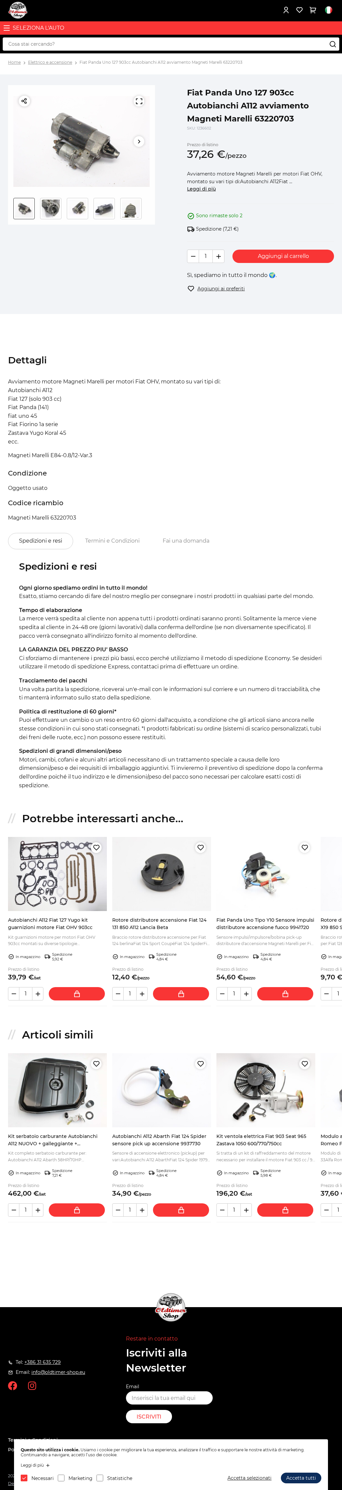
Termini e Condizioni (112, 541)
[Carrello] (312, 10)
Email (132, 1387)
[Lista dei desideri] (299, 10)
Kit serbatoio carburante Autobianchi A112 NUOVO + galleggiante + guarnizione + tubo (53, 1143)
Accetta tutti (301, 1478)
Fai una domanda (186, 541)
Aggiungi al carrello (283, 256)
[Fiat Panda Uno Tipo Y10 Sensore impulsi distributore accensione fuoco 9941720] (265, 874)
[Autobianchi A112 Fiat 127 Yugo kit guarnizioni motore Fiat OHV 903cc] (57, 874)
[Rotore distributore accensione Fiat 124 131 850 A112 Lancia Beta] (161, 874)
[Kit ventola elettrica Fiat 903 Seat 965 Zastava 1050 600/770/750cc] (265, 1090)
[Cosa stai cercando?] (332, 44)
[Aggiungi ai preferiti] (96, 847)
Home (14, 62)
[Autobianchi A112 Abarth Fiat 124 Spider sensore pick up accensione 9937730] (161, 1090)
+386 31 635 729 (42, 1362)
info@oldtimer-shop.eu (58, 1372)
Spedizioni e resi (40, 541)
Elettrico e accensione (50, 62)
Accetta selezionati (249, 1478)
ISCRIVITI (149, 1417)
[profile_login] (286, 10)
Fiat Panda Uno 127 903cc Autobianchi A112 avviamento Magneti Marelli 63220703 (160, 62)
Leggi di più (201, 189)
